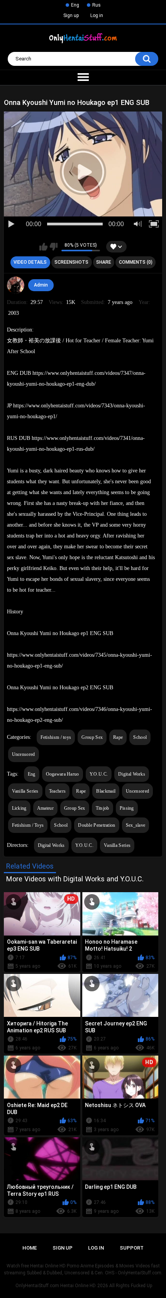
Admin (41, 285)
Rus (96, 5)
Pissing (127, 808)
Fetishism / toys (56, 737)
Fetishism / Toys (28, 825)
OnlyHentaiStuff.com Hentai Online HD (55, 1285)
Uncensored (23, 754)
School (140, 737)
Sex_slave (136, 825)
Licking (19, 808)
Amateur (45, 808)
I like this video (43, 247)
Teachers (57, 791)
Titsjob (102, 808)
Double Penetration (96, 825)
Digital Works (131, 774)
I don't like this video (53, 247)
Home (29, 1248)
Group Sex (92, 737)
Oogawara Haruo (62, 774)
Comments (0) (135, 262)
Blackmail (105, 791)
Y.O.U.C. (99, 774)
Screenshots (71, 262)
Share (103, 262)
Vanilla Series (25, 791)
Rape (118, 737)
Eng (75, 5)
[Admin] (16, 285)
